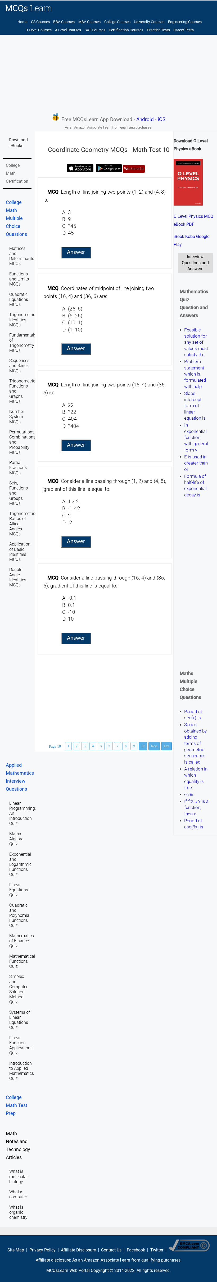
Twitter (156, 1250)
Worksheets (133, 169)
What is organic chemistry (18, 1212)
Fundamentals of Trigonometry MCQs (22, 343)
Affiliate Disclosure (78, 1250)
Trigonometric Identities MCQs (22, 319)
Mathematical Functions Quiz (22, 961)
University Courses (149, 22)
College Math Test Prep (16, 1105)
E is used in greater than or (196, 463)
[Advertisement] (108, 73)
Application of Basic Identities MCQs (19, 552)
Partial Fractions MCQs (18, 467)
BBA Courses (64, 22)
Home (22, 22)
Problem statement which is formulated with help (195, 374)
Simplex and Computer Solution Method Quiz (18, 989)
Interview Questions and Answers (195, 262)
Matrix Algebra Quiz (16, 838)
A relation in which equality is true (195, 778)
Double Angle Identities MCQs (17, 577)
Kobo (190, 236)
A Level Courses (68, 30)
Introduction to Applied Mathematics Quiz (21, 1071)
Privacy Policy (42, 1250)
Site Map (15, 1250)
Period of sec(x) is (193, 714)
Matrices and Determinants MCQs (21, 256)
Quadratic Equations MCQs (18, 299)
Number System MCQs (16, 416)
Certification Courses (126, 30)
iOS (161, 119)
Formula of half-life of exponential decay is (195, 485)
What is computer (18, 1194)
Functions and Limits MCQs (19, 279)
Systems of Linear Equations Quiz (19, 1020)
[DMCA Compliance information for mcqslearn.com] (189, 1250)
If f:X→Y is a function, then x (196, 807)
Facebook (136, 1250)
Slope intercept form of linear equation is (195, 406)
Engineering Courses (185, 22)
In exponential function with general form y (196, 438)
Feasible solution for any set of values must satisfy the (196, 342)
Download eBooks (18, 142)
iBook (179, 236)
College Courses (117, 22)
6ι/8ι (188, 794)
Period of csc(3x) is (193, 823)
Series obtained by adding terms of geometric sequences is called (195, 743)
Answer (76, 252)
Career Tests (183, 30)
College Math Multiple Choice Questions (16, 218)
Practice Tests (158, 30)
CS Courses (40, 22)
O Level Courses (38, 30)
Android (145, 119)
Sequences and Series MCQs (19, 365)
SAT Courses (95, 30)
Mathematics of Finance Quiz (21, 940)
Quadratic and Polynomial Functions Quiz (19, 915)
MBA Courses (89, 22)
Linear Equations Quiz (18, 889)
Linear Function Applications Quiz (21, 1045)
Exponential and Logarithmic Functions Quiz (20, 864)
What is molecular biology (18, 1176)
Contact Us (111, 1250)
